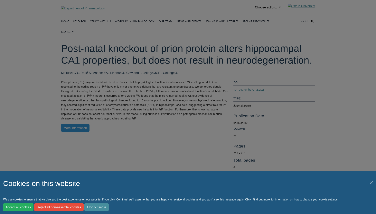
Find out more (96, 207)
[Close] (371, 183)
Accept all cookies (18, 207)
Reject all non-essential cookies (59, 207)
